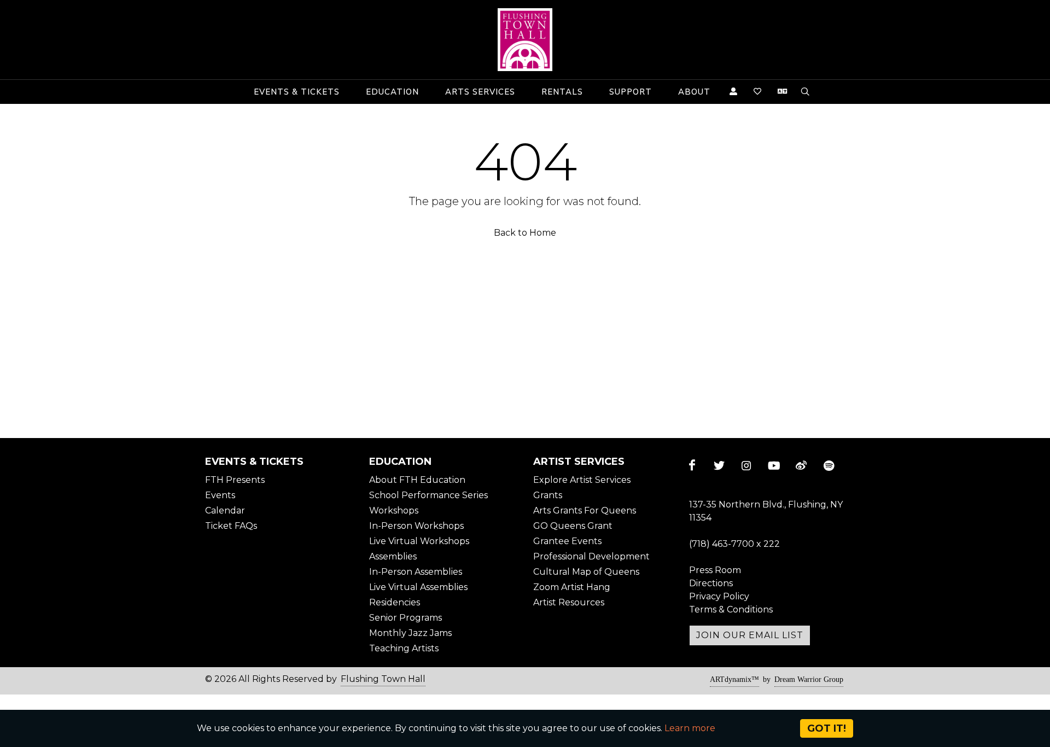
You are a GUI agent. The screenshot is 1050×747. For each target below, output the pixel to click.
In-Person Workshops (416, 526)
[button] (296, 92)
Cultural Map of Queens (586, 572)
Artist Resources (568, 602)
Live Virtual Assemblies (418, 587)
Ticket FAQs (231, 526)
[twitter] (719, 465)
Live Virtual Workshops (419, 541)
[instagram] (746, 465)
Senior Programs (405, 617)
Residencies (394, 602)
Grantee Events (567, 541)
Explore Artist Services (582, 480)
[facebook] (692, 465)
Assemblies (393, 556)
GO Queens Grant (572, 526)
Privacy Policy (719, 596)
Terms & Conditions (731, 609)
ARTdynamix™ (734, 679)
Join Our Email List (749, 635)
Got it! (826, 728)
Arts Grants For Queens (584, 510)
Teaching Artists (404, 648)
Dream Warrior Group (808, 679)
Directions (711, 583)
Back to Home (525, 232)
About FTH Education (417, 480)
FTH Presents (235, 480)
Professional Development (591, 556)
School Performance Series (428, 495)
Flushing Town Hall (383, 679)
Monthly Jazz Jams (410, 633)
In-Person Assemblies (415, 572)
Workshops (393, 510)
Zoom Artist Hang (571, 587)
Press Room (715, 570)
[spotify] (828, 465)
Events (220, 495)
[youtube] (774, 465)
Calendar (225, 510)
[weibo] (801, 465)
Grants (547, 495)
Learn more (689, 728)
